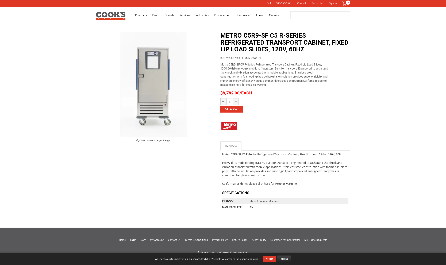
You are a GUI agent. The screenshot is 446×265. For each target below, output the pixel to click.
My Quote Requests (315, 239)
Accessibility (259, 239)
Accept (269, 259)
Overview (231, 146)
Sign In (333, 3)
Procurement (223, 15)
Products (141, 15)
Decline (284, 259)
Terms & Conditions (196, 239)
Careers (274, 15)
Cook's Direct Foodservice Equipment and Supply (110, 17)
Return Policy (239, 239)
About (260, 15)
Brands (169, 15)
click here (264, 184)
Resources (244, 15)
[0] (345, 3)
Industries (202, 15)
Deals (156, 15)
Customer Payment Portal (285, 239)
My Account (157, 239)
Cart (143, 239)
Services (184, 15)
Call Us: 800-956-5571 (279, 3)
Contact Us (174, 239)
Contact (301, 3)
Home (122, 239)
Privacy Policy (220, 239)
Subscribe (317, 3)
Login (133, 239)
